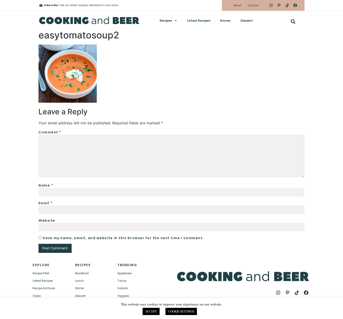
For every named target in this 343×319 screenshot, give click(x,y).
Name (45, 185)
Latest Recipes (198, 20)
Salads (122, 288)
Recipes (166, 20)
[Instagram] (271, 5)
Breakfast (82, 273)
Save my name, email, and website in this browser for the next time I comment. (123, 238)
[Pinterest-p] (279, 5)
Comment (49, 132)
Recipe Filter (41, 273)
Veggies (123, 296)
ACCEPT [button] (151, 311)
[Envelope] (40, 5)
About (237, 5)
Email (45, 203)
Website (46, 220)
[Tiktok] (287, 5)
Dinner (225, 20)
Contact (253, 5)
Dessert (247, 20)
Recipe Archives (44, 288)
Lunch (79, 281)
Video (37, 296)
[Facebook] (295, 5)
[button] (293, 21)
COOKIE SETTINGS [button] (181, 311)
